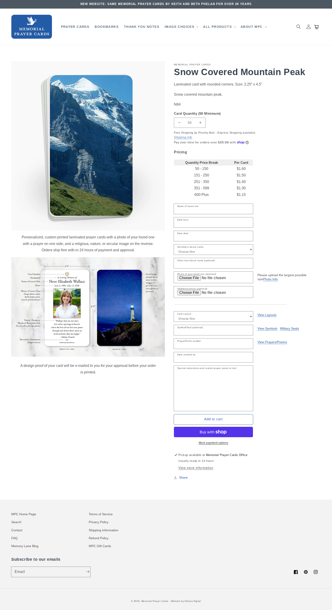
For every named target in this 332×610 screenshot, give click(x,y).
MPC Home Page (23, 514)
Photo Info (270, 279)
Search (16, 522)
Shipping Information (103, 530)
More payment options (213, 442)
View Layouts (266, 315)
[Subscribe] (88, 572)
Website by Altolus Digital (186, 601)
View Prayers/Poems (272, 342)
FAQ (14, 538)
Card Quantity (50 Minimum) (197, 113)
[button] (181, 26)
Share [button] (183, 477)
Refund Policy (98, 538)
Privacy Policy (98, 522)
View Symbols (267, 328)
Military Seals (289, 328)
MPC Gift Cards (100, 546)
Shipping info (183, 137)
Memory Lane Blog (24, 546)
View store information (195, 468)
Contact (16, 530)
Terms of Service (101, 514)
